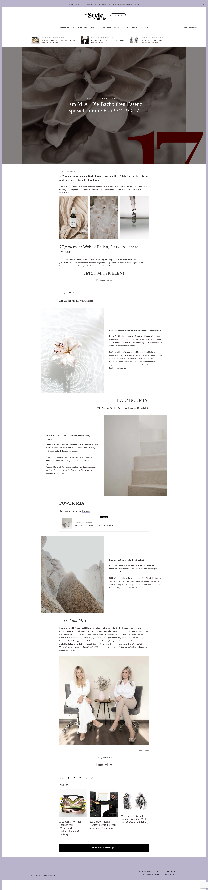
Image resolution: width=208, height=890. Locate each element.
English (126, 470)
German (126, 466)
